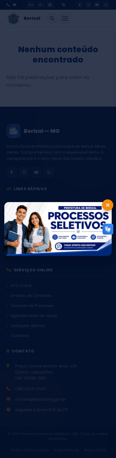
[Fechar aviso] (107, 205)
